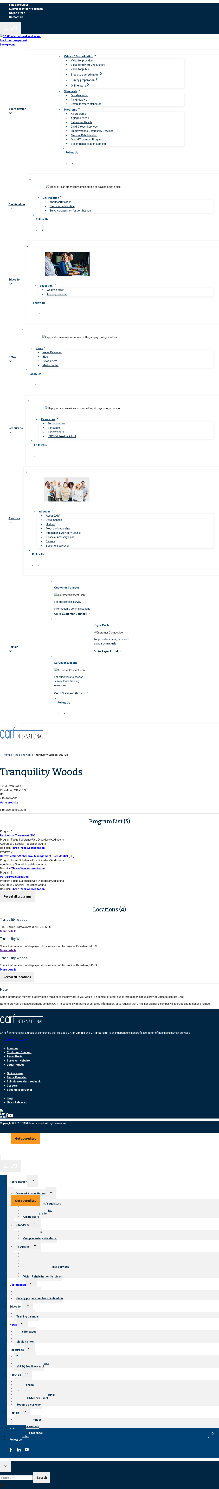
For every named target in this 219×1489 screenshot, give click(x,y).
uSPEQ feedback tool (30, 1366)
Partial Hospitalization (14, 876)
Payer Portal (15, 1056)
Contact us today (15, 1039)
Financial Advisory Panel (60, 537)
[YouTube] (10, 1117)
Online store (17, 13)
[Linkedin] (2, 1117)
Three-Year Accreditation (28, 847)
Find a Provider (22, 754)
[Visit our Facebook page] (72, 163)
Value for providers (82, 60)
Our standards (79, 95)
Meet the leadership (58, 528)
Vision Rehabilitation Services (89, 143)
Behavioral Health (81, 122)
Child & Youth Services (84, 126)
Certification (18, 1284)
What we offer (55, 290)
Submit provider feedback (26, 8)
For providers (56, 432)
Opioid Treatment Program (86, 139)
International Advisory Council (63, 532)
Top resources (56, 423)
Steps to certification (62, 206)
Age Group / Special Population (18, 843)
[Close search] (5, 1467)
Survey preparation (83, 80)
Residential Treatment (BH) (17, 835)
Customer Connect (19, 1052)
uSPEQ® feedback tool (62, 436)
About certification (60, 202)
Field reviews (79, 99)
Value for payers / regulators (88, 64)
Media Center (50, 365)
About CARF (53, 515)
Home (7, 754)
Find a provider (18, 4)
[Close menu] (0, 1157)
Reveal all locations (17, 977)
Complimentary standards (86, 104)
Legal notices (15, 1064)
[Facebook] (6, 1117)
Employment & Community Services (92, 131)
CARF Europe (99, 1032)
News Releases (52, 352)
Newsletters (49, 361)
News (13, 1324)
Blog (45, 356)
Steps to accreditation (85, 74)
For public (54, 427)
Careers (50, 541)
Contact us (16, 17)
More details (8, 931)
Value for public (80, 69)
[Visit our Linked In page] (36, 229)
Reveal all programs (17, 896)
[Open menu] (3, 745)
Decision (5, 847)
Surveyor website (18, 1060)
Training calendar (57, 294)
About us (12, 1048)
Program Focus (9, 839)
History (50, 524)
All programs (78, 113)
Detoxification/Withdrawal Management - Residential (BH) (37, 856)
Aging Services (80, 118)
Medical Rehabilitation (84, 135)
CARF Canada (54, 520)
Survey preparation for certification (70, 210)
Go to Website (9, 802)
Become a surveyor (57, 545)
